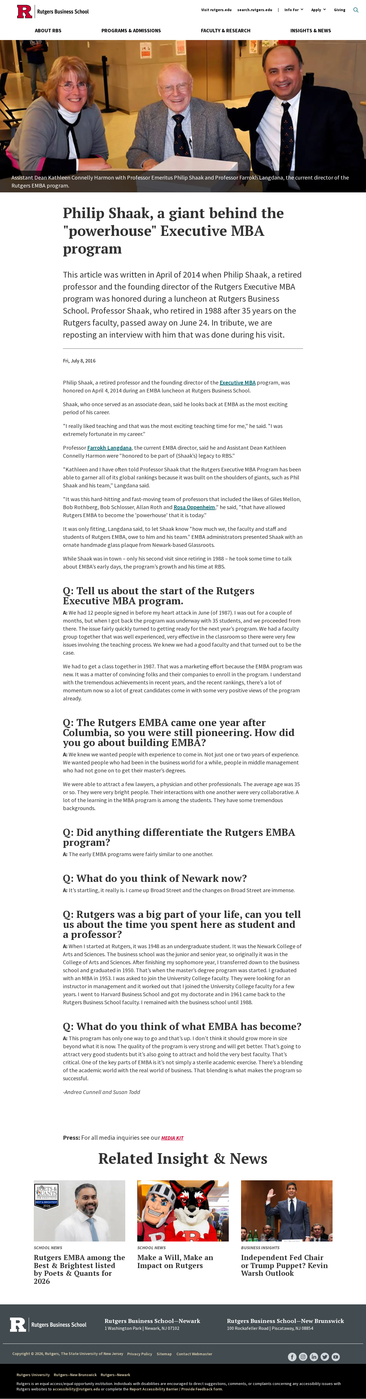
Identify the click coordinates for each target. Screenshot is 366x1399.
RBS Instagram (303, 1351)
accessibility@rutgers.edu (76, 1389)
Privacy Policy (139, 1353)
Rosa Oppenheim (194, 507)
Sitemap (164, 1353)
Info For (292, 10)
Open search (356, 10)
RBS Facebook (292, 1351)
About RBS (48, 30)
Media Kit (172, 1138)
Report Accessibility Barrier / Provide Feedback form (176, 1389)
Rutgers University (33, 1374)
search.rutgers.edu (254, 9)
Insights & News (311, 30)
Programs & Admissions (131, 30)
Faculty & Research (225, 30)
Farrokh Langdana (109, 447)
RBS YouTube (335, 1351)
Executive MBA (238, 382)
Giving (339, 9)
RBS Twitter (325, 1351)
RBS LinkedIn (314, 1351)
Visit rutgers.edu (216, 9)
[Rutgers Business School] (53, 11)
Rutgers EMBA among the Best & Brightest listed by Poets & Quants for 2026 (79, 1269)
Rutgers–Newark (115, 1374)
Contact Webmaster (194, 1353)
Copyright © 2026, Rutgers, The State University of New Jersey (67, 1353)
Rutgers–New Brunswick (75, 1374)
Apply (316, 10)
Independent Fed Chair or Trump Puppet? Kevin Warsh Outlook (284, 1265)
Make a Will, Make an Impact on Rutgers (175, 1261)
